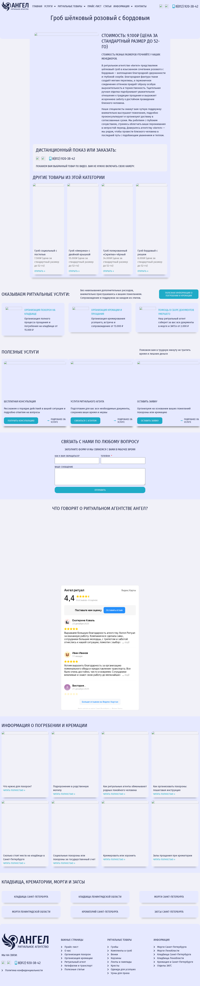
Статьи (107, 6)
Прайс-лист (94, 6)
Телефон (106, 456)
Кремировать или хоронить (119, 855)
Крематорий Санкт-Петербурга (100, 911)
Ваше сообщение (64, 466)
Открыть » (39, 271)
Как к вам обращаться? (67, 456)
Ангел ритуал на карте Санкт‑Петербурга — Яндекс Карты (100, 708)
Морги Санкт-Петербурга (169, 896)
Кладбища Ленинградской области (100, 896)
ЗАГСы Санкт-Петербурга (169, 911)
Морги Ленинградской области (31, 911)
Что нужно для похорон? (17, 786)
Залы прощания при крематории (172, 855)
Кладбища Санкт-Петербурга (31, 896)
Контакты (141, 6)
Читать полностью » (14, 790)
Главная (37, 6)
